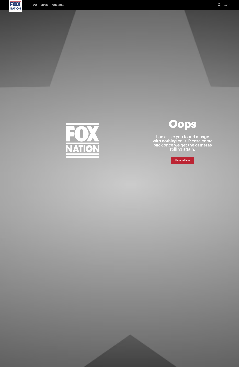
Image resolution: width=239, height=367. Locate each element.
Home (34, 5)
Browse (44, 5)
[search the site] (219, 5)
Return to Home (182, 160)
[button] (219, 5)
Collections (58, 5)
